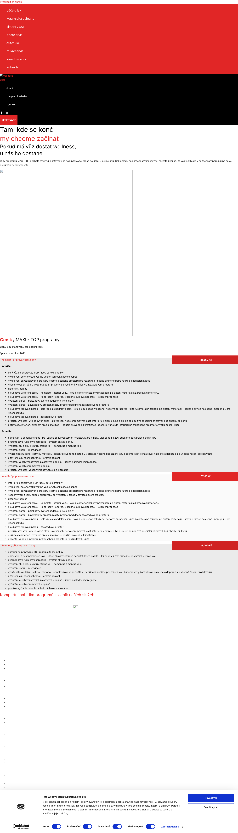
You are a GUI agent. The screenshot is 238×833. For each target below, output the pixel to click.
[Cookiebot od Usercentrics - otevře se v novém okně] (21, 826)
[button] (8, 120)
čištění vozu (15, 27)
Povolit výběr (211, 807)
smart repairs (16, 59)
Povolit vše (211, 797)
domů (9, 88)
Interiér (18, 476)
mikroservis (14, 51)
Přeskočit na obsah (11, 1)
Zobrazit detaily (170, 826)
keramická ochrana (20, 18)
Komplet (19, 359)
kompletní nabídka (16, 96)
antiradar (13, 67)
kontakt (10, 104)
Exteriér (18, 545)
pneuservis (14, 35)
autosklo (12, 43)
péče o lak (13, 10)
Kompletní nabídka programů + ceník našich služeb (47, 594)
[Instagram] (6, 113)
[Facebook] (1, 113)
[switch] (87, 826)
